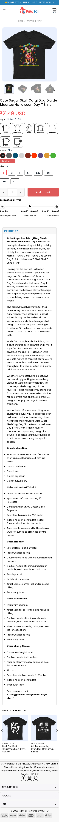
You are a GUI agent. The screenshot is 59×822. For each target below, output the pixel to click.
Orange (34, 156)
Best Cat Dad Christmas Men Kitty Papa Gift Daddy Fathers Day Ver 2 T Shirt (13, 747)
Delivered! (53, 215)
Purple (41, 156)
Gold (47, 156)
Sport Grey (22, 156)
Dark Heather (9, 156)
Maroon (28, 156)
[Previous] (7, 54)
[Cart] (54, 10)
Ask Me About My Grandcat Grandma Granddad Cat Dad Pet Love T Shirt (43, 747)
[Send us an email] (29, 778)
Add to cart (43, 192)
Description (11, 230)
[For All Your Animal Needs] (29, 10)
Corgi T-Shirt (31, 255)
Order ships (29, 215)
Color (3, 150)
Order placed (8, 215)
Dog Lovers (45, 255)
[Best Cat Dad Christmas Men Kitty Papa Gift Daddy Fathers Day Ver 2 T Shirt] (15, 728)
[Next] (51, 54)
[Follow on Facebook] (23, 778)
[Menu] (4, 10)
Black (3, 156)
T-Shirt (16, 262)
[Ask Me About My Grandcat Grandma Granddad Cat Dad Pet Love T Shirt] (44, 728)
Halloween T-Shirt (30, 259)
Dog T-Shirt (13, 259)
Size (3, 166)
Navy (16, 156)
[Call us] (35, 778)
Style (3, 119)
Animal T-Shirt (34, 20)
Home (20, 20)
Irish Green (53, 156)
